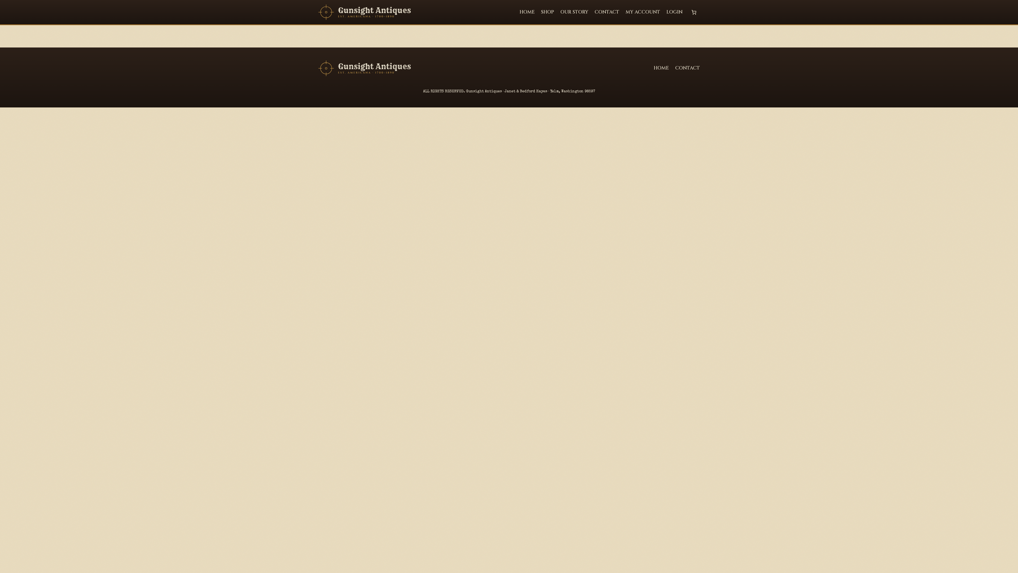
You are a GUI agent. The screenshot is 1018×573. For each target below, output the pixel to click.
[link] (694, 12)
